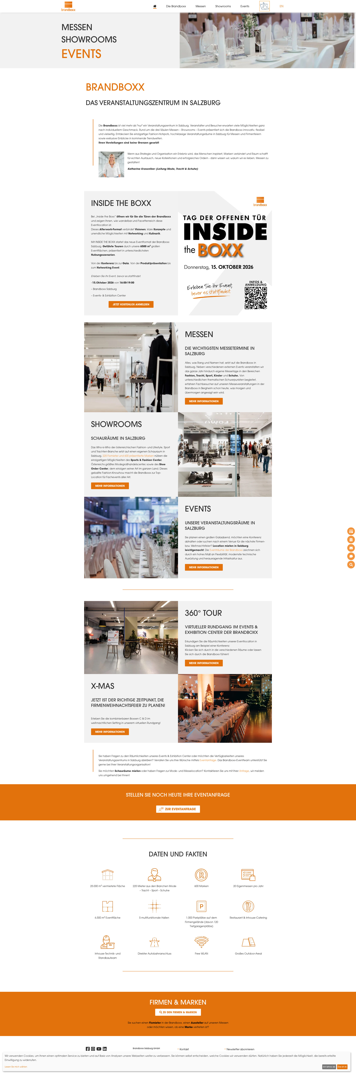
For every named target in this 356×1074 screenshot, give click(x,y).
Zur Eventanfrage (180, 809)
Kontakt (184, 1049)
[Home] (68, 6)
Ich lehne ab (329, 1067)
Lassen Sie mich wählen (16, 1067)
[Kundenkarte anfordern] (351, 531)
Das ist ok (342, 1067)
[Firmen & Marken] (351, 564)
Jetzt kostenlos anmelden (131, 304)
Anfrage (244, 770)
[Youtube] (98, 1049)
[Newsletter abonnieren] (351, 548)
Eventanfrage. (208, 760)
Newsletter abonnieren (240, 1049)
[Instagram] (93, 1049)
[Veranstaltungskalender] (351, 539)
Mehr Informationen (204, 401)
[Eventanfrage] (351, 556)
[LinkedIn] (105, 1049)
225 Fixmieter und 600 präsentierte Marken (128, 455)
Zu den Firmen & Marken (179, 1012)
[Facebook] (88, 1049)
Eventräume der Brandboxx (226, 549)
